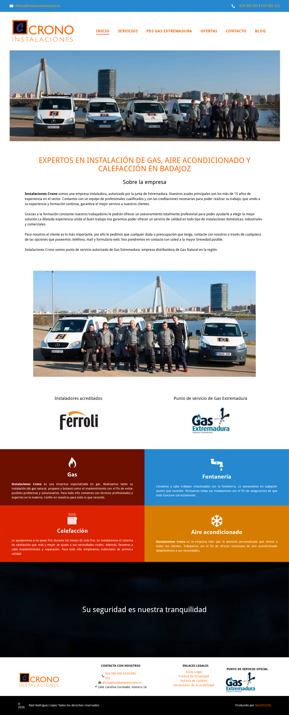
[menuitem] (103, 31)
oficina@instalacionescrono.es (37, 6)
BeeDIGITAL (263, 705)
